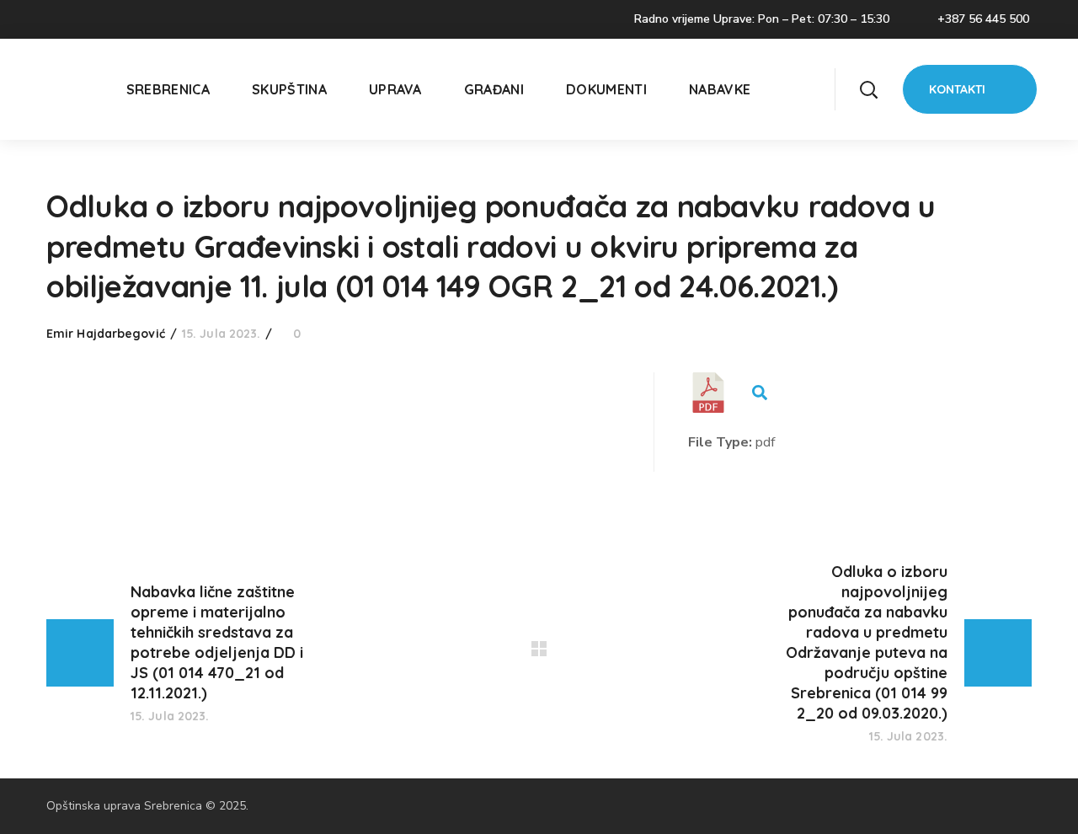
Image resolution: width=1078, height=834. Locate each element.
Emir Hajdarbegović (105, 333)
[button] (868, 90)
